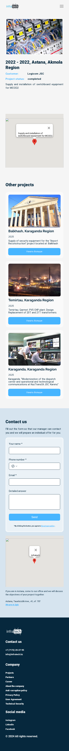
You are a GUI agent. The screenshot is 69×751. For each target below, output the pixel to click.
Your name (15, 444)
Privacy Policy (13, 695)
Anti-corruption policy (16, 690)
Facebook (10, 729)
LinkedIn (10, 724)
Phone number (17, 459)
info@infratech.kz (14, 654)
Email (13, 475)
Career (9, 681)
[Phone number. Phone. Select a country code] (14, 466)
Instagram (10, 720)
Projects (10, 673)
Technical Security (15, 703)
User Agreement (13, 699)
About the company (15, 686)
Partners (10, 677)
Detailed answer (17, 491)
